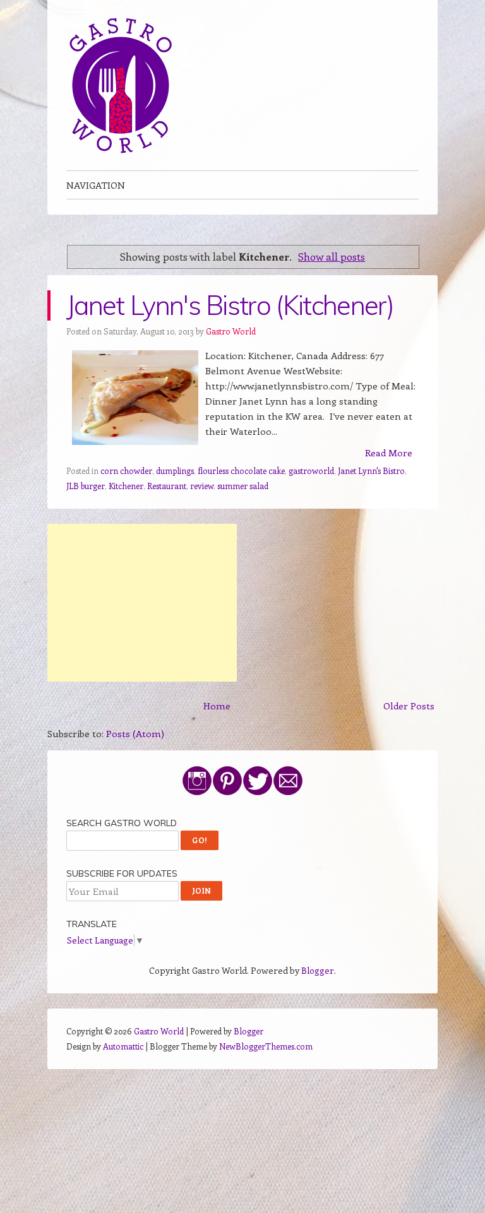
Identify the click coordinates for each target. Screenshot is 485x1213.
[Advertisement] (142, 603)
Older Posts (408, 705)
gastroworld (311, 470)
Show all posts (331, 256)
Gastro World (231, 331)
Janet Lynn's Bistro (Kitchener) (229, 305)
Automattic (123, 1046)
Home (217, 705)
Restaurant (166, 485)
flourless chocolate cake (241, 470)
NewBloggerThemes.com (266, 1046)
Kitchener (126, 485)
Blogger (317, 970)
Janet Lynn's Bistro (371, 470)
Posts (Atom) (135, 733)
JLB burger (85, 485)
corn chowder (126, 470)
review (201, 485)
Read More (388, 452)
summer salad (242, 485)
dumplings (175, 470)
